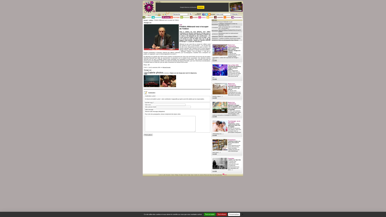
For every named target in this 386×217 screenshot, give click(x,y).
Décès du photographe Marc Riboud (228, 40)
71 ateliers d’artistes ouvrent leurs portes (229, 38)
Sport (192, 174)
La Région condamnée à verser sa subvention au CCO (227, 24)
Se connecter (201, 174)
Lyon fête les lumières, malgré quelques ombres (234, 68)
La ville (164, 174)
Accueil (146, 20)
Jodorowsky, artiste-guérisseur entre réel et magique (234, 125)
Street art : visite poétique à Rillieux (228, 36)
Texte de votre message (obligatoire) (155, 111)
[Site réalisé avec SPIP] (224, 174)
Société (185, 174)
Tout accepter (210, 214)
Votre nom (147, 105)
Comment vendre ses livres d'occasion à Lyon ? (234, 143)
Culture (151, 20)
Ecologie (181, 174)
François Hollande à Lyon (225, 22)
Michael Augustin (166, 67)
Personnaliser (234, 214)
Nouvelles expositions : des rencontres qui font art (234, 88)
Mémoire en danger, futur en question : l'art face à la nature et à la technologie (234, 107)
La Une (160, 174)
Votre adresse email (150, 107)
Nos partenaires (218, 174)
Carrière (196, 174)
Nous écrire (212, 174)
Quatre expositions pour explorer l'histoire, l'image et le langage (234, 50)
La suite (215, 60)
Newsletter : (213, 14)
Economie (168, 174)
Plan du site (206, 174)
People (189, 174)
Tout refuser (222, 214)
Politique (177, 174)
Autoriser (200, 7)
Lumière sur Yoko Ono (234, 160)
